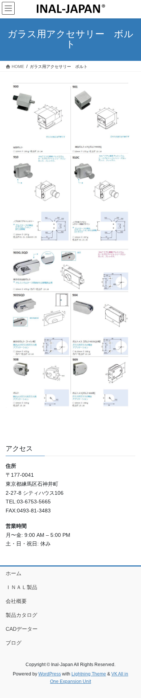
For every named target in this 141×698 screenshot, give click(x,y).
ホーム (13, 573)
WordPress (49, 674)
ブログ (13, 643)
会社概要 (16, 601)
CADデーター (22, 629)
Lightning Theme (88, 674)
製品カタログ (21, 615)
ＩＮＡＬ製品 (21, 587)
